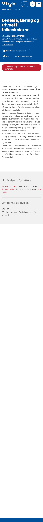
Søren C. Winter (8, 39)
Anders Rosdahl (8, 42)
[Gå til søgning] (32, 4)
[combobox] (21, 67)
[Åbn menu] (38, 4)
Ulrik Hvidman (7, 44)
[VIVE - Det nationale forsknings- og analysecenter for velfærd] (8, 4)
